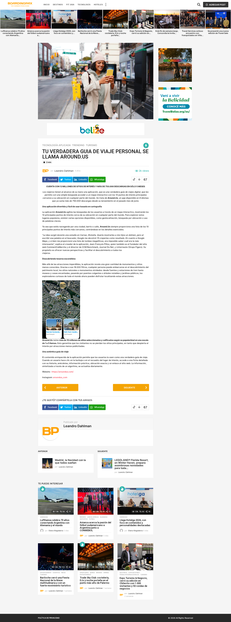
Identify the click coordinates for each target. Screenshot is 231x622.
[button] (105, 4)
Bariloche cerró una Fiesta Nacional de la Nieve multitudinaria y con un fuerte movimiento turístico (55, 581)
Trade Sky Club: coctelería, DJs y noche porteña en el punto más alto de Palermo (94, 580)
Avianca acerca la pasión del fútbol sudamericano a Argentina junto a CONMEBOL (95, 526)
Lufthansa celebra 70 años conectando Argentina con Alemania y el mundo (54, 523)
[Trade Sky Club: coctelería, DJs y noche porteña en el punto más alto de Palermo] (95, 556)
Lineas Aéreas (93, 517)
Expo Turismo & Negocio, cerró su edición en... (141, 32)
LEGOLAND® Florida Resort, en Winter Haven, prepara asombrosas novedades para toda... (132, 464)
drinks (106, 572)
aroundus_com (60, 377)
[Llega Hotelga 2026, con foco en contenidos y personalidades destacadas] (135, 501)
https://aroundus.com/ (63, 371)
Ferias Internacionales (129, 574)
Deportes (84, 519)
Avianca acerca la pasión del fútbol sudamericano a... (38, 33)
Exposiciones (134, 572)
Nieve (63, 572)
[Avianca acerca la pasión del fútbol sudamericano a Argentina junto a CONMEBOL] (95, 501)
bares (92, 572)
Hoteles (98, 5)
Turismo (91, 145)
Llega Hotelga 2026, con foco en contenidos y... (64, 32)
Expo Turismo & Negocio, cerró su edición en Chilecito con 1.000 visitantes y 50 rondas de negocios (133, 583)
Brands (83, 517)
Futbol (92, 519)
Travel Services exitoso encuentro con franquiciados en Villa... (192, 33)
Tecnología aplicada (56, 145)
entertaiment (45, 572)
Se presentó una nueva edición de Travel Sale (218, 32)
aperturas (84, 572)
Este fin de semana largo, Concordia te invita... (166, 32)
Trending (78, 145)
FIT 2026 (70, 5)
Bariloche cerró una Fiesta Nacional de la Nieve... (90, 32)
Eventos (56, 572)
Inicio (46, 5)
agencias (44, 517)
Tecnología (84, 5)
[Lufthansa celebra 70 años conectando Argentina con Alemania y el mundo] (56, 501)
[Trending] (146, 145)
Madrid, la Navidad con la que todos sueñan (70, 461)
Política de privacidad (48, 618)
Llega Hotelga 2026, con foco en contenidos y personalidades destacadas (135, 523)
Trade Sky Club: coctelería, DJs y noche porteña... (115, 33)
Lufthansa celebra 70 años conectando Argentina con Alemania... (13, 33)
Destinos (58, 5)
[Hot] (42, 489)
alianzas (103, 517)
